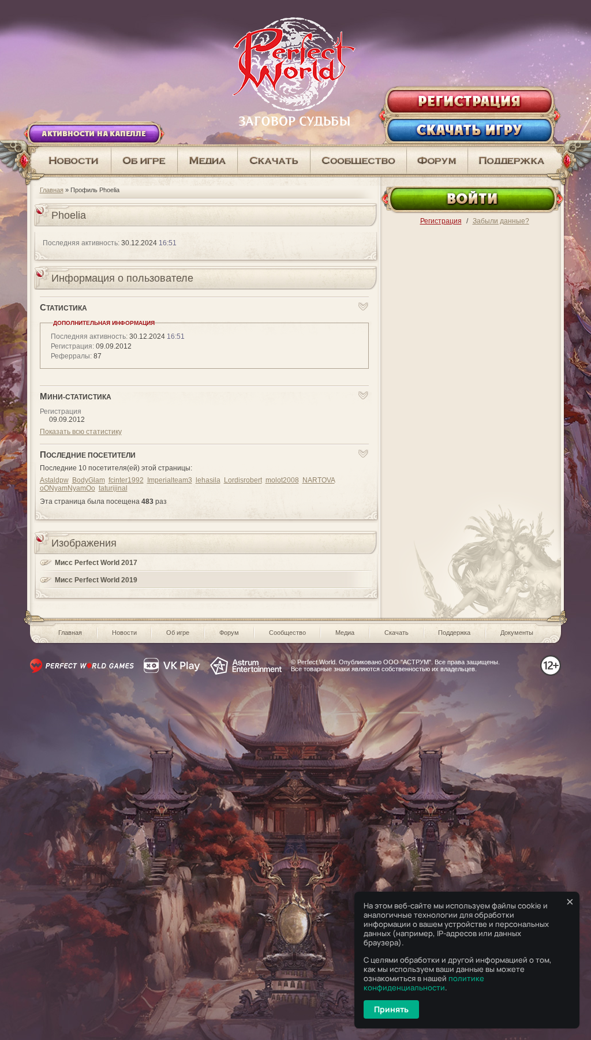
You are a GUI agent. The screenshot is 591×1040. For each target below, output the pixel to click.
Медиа (344, 632)
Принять (391, 1009)
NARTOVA (318, 480)
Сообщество (287, 632)
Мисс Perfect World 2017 (96, 563)
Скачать (396, 632)
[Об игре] (144, 160)
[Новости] (69, 160)
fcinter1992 (126, 480)
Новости (124, 632)
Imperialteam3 (169, 480)
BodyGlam (88, 480)
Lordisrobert (243, 480)
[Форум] (437, 160)
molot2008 (282, 480)
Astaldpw (54, 480)
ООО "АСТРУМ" (407, 662)
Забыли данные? (501, 221)
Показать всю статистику (81, 432)
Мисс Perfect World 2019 (96, 580)
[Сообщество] (359, 160)
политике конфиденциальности (424, 983)
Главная (51, 189)
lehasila (208, 480)
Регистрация (441, 221)
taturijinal (113, 488)
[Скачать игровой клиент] (274, 160)
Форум (229, 632)
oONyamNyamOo (67, 488)
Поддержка (454, 632)
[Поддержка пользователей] (516, 160)
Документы (516, 632)
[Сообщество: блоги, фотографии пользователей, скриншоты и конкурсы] (208, 160)
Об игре (177, 632)
